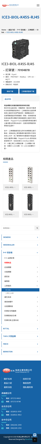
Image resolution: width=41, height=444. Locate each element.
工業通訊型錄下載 (27, 91)
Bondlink (28, 439)
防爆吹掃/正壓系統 (11, 320)
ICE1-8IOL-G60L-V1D (28, 187)
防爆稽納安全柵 (10, 315)
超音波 (6, 276)
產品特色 (8, 99)
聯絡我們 (27, 382)
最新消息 (8, 387)
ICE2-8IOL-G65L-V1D (9, 214)
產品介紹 (8, 382)
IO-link (8, 290)
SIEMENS (7, 237)
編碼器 (6, 281)
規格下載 (10, 91)
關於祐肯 (8, 378)
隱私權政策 (28, 387)
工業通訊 (7, 286)
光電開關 (7, 272)
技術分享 (27, 378)
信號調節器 (8, 306)
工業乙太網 (9, 293)
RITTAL (6, 328)
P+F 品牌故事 (9, 258)
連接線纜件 (8, 302)
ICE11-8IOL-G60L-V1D (9, 187)
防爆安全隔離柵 (10, 311)
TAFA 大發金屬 (9, 336)
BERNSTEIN (8, 351)
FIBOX (5, 344)
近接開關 (7, 267)
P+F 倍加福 (7, 252)
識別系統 (7, 297)
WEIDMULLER (8, 245)
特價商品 (7, 263)
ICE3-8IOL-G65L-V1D (28, 214)
